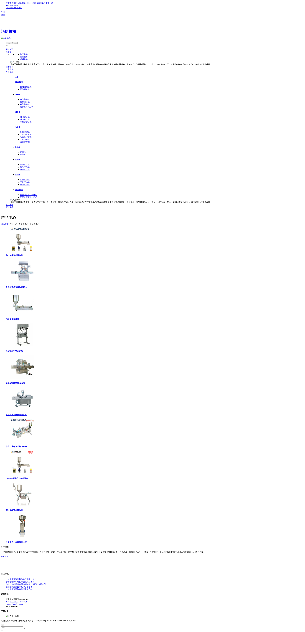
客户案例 (9, 205)
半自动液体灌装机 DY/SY (16, 446)
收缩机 (17, 127)
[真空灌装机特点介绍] (22, 346)
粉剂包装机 (25, 104)
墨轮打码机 (25, 182)
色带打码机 (25, 185)
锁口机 (23, 152)
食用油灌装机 (25, 87)
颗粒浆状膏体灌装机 (14, 510)
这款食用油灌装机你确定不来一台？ (21, 579)
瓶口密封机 (25, 119)
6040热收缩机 (25, 134)
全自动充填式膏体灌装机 (16, 287)
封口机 (17, 112)
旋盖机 (17, 147)
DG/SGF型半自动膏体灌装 (17, 478)
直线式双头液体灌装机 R (16, 415)
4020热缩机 (25, 139)
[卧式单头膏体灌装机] (22, 251)
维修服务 (24, 57)
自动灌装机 (19, 82)
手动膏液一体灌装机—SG (16, 542)
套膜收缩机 (25, 132)
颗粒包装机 (25, 102)
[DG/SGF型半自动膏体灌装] (22, 474)
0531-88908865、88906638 (16, 602)
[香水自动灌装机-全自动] (22, 378)
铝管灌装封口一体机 (28, 195)
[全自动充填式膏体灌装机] (22, 282)
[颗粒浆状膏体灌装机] (22, 505)
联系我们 (24, 59)
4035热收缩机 (25, 137)
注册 (3, 12)
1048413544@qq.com (14, 604)
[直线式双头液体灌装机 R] (22, 410)
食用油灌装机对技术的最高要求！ (20, 582)
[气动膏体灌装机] (22, 314)
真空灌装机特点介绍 (14, 351)
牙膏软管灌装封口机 (28, 197)
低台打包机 (25, 167)
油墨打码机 (25, 180)
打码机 (17, 175)
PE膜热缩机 (25, 142)
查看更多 (5, 557)
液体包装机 (25, 99)
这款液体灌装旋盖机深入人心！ (19, 589)
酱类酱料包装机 (26, 107)
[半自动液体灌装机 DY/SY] (22, 442)
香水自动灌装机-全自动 (15, 383)
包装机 (17, 94)
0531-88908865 (12, 5)
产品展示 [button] (9, 72)
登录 (3, 15)
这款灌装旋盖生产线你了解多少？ (20, 587)
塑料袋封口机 (25, 122)
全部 (16, 77)
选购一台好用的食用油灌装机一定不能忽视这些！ (27, 584)
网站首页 (9, 49)
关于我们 (24, 54)
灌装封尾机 (19, 190)
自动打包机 (25, 170)
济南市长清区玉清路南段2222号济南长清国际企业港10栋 (29, 3)
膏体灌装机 (25, 89)
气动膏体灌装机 (12, 319)
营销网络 (9, 207)
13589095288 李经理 (14, 8)
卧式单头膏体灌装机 (14, 255)
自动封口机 (25, 117)
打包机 (17, 160)
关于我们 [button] (9, 52)
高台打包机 (25, 165)
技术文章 (9, 69)
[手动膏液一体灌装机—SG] (22, 537)
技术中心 (9, 67)
